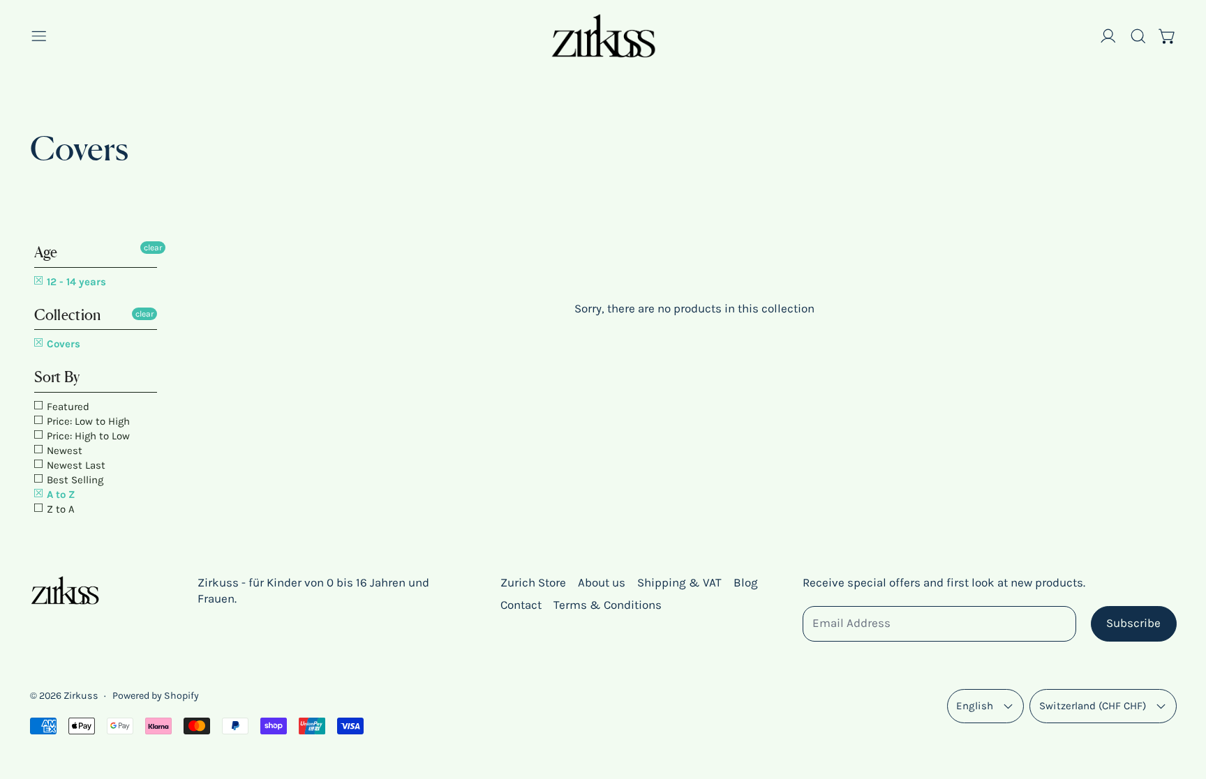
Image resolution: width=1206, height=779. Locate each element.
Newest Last (74, 465)
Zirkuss (81, 696)
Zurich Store (533, 582)
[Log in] (1108, 36)
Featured (66, 406)
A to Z (59, 494)
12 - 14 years (75, 281)
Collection (67, 315)
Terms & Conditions (607, 605)
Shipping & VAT (679, 582)
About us (601, 582)
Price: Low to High (87, 421)
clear (153, 247)
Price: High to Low (87, 436)
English (974, 705)
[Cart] (1168, 36)
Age (46, 252)
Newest (63, 450)
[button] (1138, 36)
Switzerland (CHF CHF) (1092, 705)
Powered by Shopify (155, 696)
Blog (746, 582)
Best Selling (73, 480)
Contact (521, 605)
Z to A (59, 509)
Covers (62, 344)
